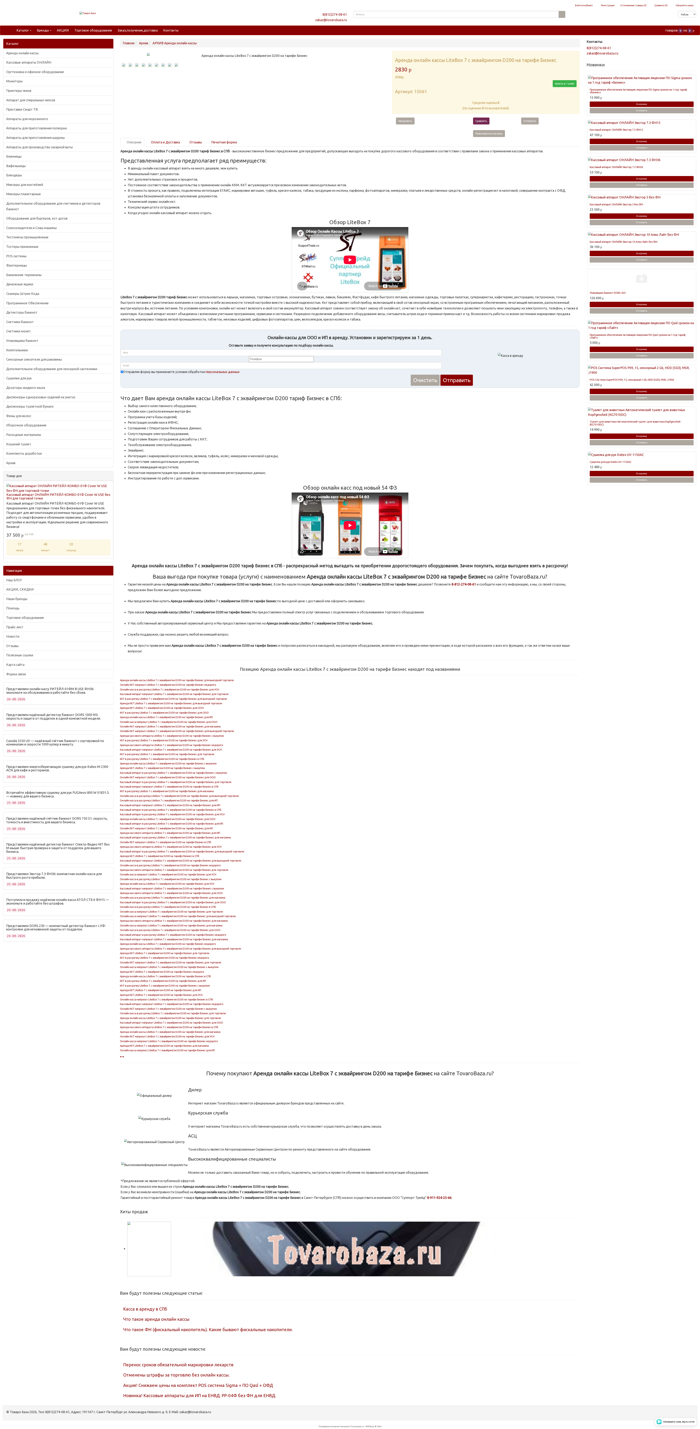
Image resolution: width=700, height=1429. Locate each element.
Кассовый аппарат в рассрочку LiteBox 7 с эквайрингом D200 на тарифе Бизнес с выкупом (173, 772)
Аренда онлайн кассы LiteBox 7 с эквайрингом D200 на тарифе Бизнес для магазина (170, 1031)
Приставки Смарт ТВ (22, 109)
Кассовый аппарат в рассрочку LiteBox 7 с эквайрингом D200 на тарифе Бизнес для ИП (171, 823)
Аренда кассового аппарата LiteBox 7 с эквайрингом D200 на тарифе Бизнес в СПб (169, 1027)
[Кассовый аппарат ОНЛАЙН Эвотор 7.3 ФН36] (641, 160)
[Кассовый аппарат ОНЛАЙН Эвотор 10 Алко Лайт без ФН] (641, 234)
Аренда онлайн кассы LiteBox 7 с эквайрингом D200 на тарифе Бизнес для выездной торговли (177, 680)
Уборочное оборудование (26, 425)
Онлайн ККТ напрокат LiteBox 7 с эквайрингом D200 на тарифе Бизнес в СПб (165, 842)
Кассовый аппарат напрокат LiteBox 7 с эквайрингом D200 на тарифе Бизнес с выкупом (172, 888)
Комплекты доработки (24, 453)
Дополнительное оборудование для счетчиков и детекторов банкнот (53, 206)
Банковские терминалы (24, 275)
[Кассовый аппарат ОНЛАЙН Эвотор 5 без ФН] (641, 197)
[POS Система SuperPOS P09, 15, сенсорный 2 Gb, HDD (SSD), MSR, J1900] (641, 370)
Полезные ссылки (19, 655)
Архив (10, 463)
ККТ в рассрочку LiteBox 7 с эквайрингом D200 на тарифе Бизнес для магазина (167, 791)
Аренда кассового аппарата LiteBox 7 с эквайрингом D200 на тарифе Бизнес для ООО (171, 893)
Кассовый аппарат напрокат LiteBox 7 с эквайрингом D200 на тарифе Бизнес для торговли (174, 694)
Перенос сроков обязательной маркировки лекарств (178, 1364)
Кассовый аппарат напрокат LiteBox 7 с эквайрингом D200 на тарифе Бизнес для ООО (171, 1022)
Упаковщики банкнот (22, 340)
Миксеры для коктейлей (24, 184)
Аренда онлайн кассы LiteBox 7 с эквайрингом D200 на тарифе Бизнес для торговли (170, 1018)
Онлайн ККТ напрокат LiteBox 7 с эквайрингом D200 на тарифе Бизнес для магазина (170, 726)
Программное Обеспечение (27, 303)
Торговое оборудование (93, 30)
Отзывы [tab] (195, 142)
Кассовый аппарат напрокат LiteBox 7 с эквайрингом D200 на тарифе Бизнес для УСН (171, 749)
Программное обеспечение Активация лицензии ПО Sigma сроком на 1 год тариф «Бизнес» (638, 91)
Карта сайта (15, 664)
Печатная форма (224, 142)
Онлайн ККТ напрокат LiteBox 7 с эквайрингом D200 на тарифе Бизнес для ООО (168, 777)
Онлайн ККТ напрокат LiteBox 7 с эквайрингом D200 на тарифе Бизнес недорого (168, 684)
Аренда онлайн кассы (22, 53)
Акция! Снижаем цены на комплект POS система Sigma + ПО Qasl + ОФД (198, 1385)
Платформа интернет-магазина (334, 1426)
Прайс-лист (14, 627)
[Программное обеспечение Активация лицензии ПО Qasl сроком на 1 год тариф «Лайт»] (641, 325)
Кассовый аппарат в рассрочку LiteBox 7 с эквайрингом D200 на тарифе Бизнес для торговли (175, 782)
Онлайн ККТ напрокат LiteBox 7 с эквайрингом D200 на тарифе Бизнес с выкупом (168, 1008)
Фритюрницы (16, 265)
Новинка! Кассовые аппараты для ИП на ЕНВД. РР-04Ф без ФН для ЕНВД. (199, 1395)
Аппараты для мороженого (27, 119)
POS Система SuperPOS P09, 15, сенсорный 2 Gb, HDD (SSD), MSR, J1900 (632, 379)
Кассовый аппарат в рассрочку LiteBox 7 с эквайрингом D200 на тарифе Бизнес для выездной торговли (182, 851)
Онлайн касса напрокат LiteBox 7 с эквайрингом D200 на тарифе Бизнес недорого (169, 1041)
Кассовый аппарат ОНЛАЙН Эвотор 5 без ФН (616, 204)
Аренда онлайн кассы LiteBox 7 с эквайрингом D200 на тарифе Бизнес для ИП (166, 717)
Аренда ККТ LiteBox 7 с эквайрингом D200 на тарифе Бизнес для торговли (164, 953)
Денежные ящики (19, 284)
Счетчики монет (18, 331)
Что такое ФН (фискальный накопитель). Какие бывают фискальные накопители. (208, 1329)
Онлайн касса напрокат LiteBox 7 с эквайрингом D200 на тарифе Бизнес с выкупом (169, 967)
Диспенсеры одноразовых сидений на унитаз (40, 397)
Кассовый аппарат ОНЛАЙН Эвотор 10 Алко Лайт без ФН (623, 241)
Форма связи (16, 674)
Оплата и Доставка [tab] (165, 142)
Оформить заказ (684, 5)
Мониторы (14, 81)
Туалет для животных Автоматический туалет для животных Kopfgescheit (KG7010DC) (635, 423)
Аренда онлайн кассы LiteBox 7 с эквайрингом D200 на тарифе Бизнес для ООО (167, 819)
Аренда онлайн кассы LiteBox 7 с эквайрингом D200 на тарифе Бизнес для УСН (167, 883)
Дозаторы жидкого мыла (25, 387)
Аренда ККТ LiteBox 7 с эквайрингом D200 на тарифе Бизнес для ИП (160, 990)
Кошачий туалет (18, 444)
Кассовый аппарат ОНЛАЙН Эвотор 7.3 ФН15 (616, 129)
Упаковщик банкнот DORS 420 (608, 292)
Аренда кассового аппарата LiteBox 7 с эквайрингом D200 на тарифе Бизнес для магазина (174, 920)
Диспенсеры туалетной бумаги (29, 406)
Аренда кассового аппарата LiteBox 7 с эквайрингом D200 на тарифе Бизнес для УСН (170, 846)
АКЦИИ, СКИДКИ (20, 589)
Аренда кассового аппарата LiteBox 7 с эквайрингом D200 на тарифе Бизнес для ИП (170, 832)
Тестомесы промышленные (27, 237)
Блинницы (14, 156)
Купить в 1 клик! (564, 83)
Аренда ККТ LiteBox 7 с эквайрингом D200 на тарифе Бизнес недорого (162, 971)
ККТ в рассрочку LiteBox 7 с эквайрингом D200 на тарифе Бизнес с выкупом (165, 985)
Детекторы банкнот (21, 312)
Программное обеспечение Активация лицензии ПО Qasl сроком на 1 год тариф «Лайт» (638, 336)
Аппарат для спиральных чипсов (30, 100)
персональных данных (223, 372)
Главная (128, 43)
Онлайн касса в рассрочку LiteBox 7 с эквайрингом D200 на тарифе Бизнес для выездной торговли (179, 795)
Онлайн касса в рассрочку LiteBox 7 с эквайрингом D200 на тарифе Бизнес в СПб (168, 906)
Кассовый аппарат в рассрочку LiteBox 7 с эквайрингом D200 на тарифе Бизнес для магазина (175, 837)
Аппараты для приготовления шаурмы (35, 137)
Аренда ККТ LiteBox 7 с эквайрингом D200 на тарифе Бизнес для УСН (161, 994)
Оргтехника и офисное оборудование (35, 72)
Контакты (170, 30)
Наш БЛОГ (14, 580)
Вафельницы (16, 166)
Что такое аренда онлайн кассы (156, 1319)
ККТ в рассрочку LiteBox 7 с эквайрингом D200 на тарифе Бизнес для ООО (164, 712)
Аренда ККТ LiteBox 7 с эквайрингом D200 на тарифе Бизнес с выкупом (162, 768)
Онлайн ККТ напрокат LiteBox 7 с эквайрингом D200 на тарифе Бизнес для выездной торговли (177, 731)
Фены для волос (18, 416)
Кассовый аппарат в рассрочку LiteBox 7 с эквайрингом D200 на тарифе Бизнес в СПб (170, 809)
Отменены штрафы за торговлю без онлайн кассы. (176, 1375)
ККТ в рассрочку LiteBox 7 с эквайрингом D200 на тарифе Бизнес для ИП (163, 980)
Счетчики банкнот (20, 322)
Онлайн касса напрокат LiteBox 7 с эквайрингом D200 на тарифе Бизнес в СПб (166, 999)
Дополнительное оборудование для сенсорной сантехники (51, 369)
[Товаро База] (87, 13)
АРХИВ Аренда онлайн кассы (175, 43)
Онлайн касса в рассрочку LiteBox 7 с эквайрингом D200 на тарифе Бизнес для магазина (172, 897)
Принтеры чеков (18, 90)
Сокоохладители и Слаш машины (31, 228)
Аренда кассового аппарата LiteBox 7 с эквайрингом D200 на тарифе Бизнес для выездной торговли (180, 948)
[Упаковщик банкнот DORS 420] (641, 279)
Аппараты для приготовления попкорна (36, 128)
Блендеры (14, 175)
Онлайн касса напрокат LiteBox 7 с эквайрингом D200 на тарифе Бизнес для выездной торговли (178, 916)
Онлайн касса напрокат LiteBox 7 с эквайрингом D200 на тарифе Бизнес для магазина (171, 925)
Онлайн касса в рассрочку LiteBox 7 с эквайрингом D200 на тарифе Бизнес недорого (170, 865)
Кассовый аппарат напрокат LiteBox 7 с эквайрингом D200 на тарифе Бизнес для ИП (170, 805)
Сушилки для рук (19, 378)
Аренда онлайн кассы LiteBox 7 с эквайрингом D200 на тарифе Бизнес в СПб (165, 976)
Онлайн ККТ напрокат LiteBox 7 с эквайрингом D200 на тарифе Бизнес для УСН (167, 1036)
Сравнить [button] (481, 121)
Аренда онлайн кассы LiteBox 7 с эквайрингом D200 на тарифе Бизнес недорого (168, 943)
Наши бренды (16, 599)
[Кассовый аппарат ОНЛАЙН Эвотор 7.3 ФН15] (641, 122)
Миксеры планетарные (23, 194)
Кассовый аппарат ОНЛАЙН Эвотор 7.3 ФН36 (616, 167)
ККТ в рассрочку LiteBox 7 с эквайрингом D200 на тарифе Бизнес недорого (164, 957)
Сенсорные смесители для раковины (34, 359)
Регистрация (607, 5)
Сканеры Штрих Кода (22, 293)
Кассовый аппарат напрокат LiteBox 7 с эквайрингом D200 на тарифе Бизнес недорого (171, 1004)
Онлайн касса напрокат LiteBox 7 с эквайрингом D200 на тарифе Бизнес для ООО (168, 722)
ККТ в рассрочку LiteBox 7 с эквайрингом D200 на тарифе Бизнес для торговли (167, 754)
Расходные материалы (23, 434)
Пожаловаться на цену (489, 133)
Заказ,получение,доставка (138, 30)
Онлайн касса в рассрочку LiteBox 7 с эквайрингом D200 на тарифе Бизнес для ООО (170, 930)
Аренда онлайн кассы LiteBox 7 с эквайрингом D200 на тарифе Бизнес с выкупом (168, 763)
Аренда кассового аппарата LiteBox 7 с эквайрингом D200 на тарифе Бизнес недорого (171, 745)
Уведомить (405, 121)
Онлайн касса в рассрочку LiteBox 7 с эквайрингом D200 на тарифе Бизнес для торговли (173, 1013)
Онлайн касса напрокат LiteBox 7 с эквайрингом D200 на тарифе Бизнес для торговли (171, 911)
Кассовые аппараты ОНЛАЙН (28, 62)
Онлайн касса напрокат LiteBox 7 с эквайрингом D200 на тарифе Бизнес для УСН (168, 874)
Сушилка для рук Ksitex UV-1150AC (610, 461)
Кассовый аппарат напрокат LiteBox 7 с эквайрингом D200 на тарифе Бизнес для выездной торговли (180, 860)
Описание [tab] (133, 142)
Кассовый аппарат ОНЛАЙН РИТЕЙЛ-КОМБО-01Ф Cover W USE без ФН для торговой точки (58, 496)
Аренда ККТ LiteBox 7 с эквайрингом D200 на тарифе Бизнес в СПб (159, 856)
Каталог (23, 30)
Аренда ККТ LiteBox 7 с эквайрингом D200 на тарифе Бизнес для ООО (162, 707)
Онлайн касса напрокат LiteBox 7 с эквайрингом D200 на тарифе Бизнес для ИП (167, 1050)
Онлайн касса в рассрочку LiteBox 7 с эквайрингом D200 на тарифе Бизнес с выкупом (170, 879)
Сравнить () (661, 5)
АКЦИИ (63, 30)
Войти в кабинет (584, 5)
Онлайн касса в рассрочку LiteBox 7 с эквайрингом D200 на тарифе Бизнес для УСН (169, 689)
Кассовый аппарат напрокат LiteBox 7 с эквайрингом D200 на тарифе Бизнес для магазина (174, 939)
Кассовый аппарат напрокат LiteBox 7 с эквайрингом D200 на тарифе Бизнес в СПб (169, 786)
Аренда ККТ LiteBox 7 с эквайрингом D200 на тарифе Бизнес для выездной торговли (171, 703)
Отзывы (12, 646)
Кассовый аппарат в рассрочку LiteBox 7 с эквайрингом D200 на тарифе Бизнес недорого (173, 934)
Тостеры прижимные (22, 246)
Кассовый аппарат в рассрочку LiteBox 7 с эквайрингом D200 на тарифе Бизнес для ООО (173, 902)
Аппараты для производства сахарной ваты (39, 147)
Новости (12, 636)
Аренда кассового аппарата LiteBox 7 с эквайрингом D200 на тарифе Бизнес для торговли (174, 869)
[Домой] (10, 30)
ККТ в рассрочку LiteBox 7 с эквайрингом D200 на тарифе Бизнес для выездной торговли (173, 698)
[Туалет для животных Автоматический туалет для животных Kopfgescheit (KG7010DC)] (641, 412)
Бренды (43, 30)
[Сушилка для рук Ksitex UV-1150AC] (641, 454)
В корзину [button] (641, 104)
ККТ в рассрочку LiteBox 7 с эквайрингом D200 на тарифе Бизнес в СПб (162, 759)
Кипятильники (17, 350)
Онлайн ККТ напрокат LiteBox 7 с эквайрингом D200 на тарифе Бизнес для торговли (170, 962)
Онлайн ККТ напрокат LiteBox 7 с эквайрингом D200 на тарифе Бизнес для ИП (166, 828)
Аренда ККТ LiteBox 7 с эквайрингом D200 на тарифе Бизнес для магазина (164, 1045)
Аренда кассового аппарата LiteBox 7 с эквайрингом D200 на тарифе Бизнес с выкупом (172, 735)
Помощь (12, 608)
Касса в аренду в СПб (145, 1309)
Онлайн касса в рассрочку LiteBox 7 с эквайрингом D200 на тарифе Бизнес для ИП (169, 800)
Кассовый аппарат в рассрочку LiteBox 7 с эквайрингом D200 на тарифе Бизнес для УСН (172, 814)
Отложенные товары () (633, 5)
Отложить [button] (530, 121)
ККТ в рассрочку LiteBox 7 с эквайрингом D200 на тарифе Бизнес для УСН (163, 740)
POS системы (16, 256)
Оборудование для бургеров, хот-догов (36, 218)
